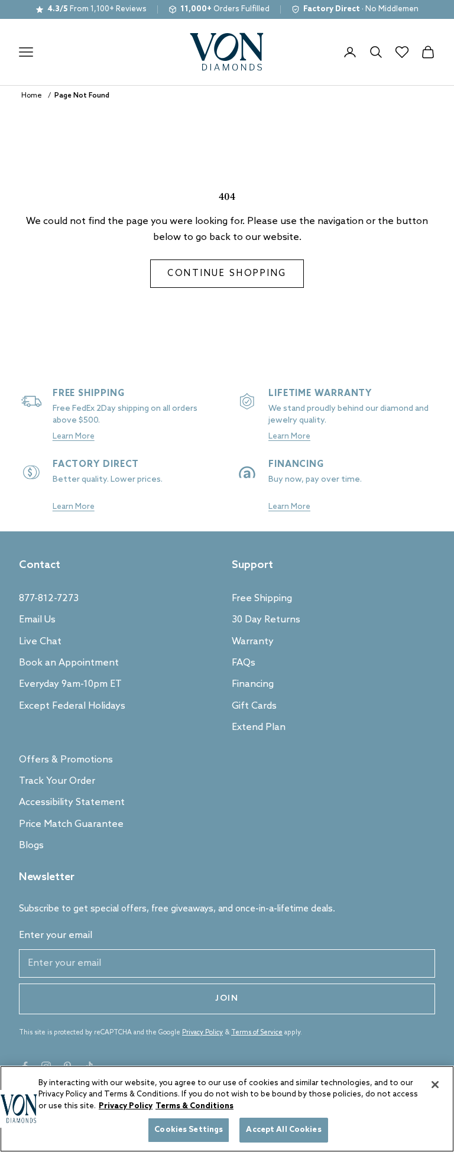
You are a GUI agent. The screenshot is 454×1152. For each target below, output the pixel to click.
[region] (227, 1109)
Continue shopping (227, 273)
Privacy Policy (202, 1032)
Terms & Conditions (194, 1106)
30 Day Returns (266, 619)
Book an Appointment (69, 663)
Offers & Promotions (66, 759)
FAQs (243, 663)
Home (31, 96)
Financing (253, 684)
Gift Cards (254, 706)
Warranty (253, 641)
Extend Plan (259, 727)
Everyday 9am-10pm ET (70, 684)
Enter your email (55, 935)
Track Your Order (57, 781)
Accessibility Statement (72, 802)
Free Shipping (262, 598)
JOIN (227, 999)
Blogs (31, 845)
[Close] (435, 1085)
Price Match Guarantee (71, 824)
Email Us (37, 619)
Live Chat (40, 641)
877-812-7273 (49, 598)
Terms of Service (257, 1032)
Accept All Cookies (283, 1129)
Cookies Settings (188, 1129)
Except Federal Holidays (72, 706)
